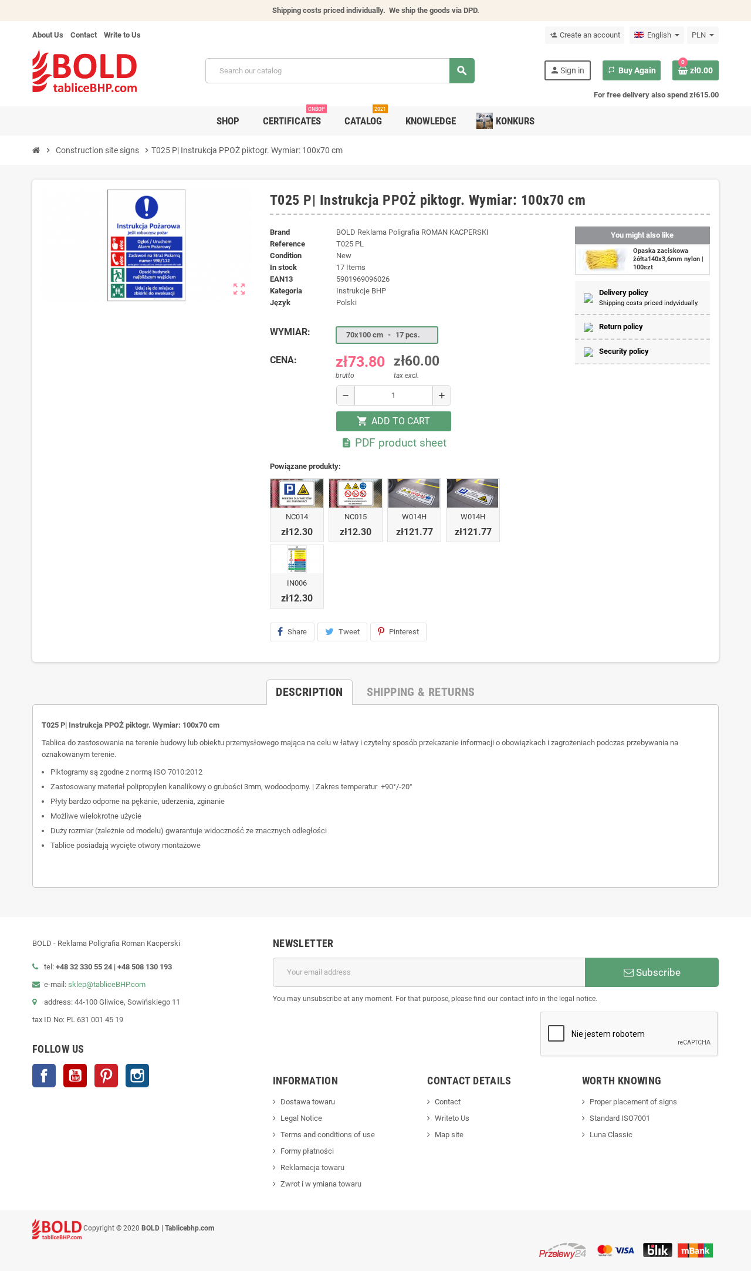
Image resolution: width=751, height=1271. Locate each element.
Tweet (349, 631)
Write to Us (122, 35)
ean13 (281, 279)
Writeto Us (452, 1118)
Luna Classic (611, 1134)
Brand (280, 232)
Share (297, 631)
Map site (449, 1134)
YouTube (75, 1075)
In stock (283, 267)
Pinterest (404, 631)
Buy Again (631, 70)
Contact (83, 35)
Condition (286, 255)
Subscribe (657, 972)
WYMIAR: (290, 331)
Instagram (137, 1075)
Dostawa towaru (307, 1101)
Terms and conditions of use (327, 1134)
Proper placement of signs (633, 1101)
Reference (287, 243)
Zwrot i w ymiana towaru (320, 1183)
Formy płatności (307, 1151)
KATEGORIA (286, 290)
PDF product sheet (393, 442)
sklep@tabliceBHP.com (107, 984)
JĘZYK (280, 302)
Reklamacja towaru (312, 1167)
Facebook (44, 1075)
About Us (47, 35)
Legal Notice (301, 1118)
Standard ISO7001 (620, 1118)
